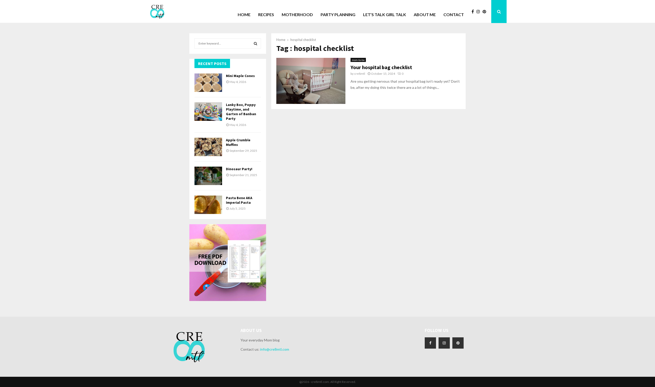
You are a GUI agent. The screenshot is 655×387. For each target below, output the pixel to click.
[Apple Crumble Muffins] (208, 147)
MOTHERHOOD (297, 14)
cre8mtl (359, 74)
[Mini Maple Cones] (208, 82)
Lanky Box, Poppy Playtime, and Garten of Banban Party (241, 111)
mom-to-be (358, 59)
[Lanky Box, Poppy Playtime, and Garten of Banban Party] (208, 111)
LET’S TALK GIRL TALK (384, 14)
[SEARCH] (255, 43)
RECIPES (266, 14)
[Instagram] (479, 11)
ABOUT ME (425, 14)
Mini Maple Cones (240, 75)
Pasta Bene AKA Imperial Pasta (239, 200)
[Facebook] (474, 11)
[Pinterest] (486, 11)
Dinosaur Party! (239, 169)
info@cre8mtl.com (274, 349)
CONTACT (453, 14)
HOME (244, 14)
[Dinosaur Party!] (208, 176)
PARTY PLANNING (338, 14)
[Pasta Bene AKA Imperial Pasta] (208, 205)
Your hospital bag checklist (381, 67)
